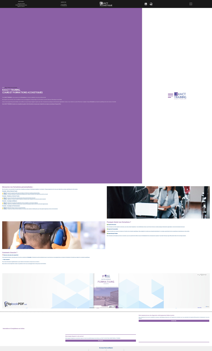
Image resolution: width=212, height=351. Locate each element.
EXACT (3, 87)
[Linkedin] (145, 3)
